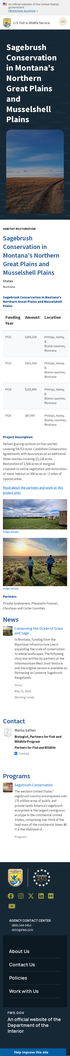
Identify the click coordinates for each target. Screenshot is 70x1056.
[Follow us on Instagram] (22, 896)
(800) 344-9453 (21, 925)
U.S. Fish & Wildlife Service (31, 23)
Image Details (11, 532)
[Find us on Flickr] (52, 896)
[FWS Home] (7, 23)
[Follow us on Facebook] (12, 896)
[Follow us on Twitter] (32, 896)
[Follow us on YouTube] (13, 906)
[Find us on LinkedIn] (42, 896)
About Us (19, 951)
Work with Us (24, 991)
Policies (18, 977)
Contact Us (22, 964)
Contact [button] (24, 753)
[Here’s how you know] (35, 7)
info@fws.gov (22, 930)
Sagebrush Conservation (34, 785)
